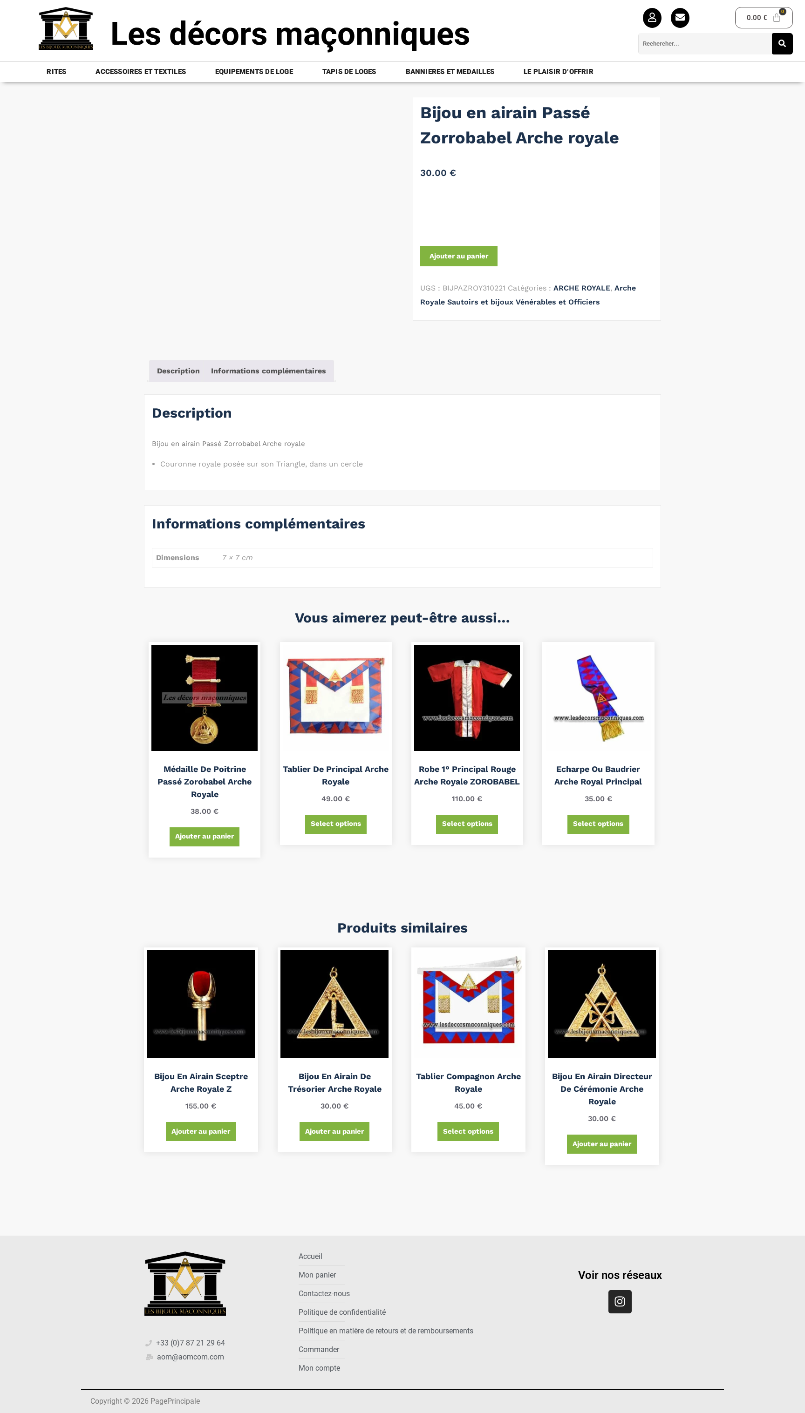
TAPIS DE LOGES (349, 72)
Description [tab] (178, 370)
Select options (336, 823)
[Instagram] (620, 1301)
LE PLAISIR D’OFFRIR (559, 72)
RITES (56, 72)
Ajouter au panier (459, 256)
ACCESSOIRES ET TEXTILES (141, 72)
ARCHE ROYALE (581, 288)
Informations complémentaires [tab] (268, 370)
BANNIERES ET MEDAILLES (450, 72)
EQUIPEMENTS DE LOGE (254, 72)
